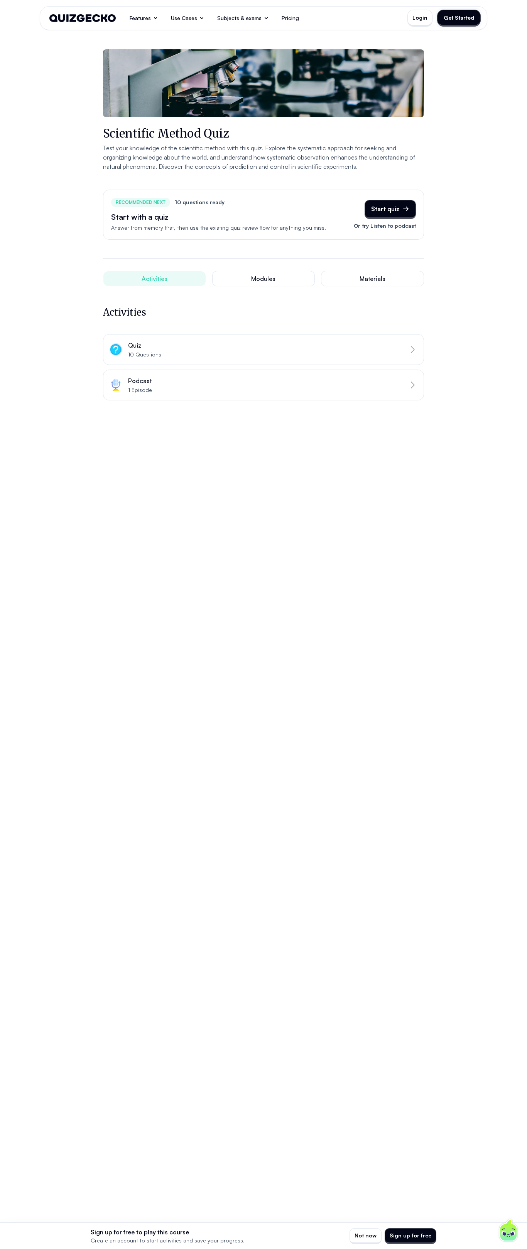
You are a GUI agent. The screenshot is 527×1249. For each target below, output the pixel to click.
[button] (263, 349)
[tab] (154, 278)
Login (419, 17)
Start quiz (385, 209)
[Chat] (508, 1230)
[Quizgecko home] (82, 18)
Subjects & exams (239, 18)
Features (140, 18)
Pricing (290, 18)
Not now (366, 1235)
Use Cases (184, 18)
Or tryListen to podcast (385, 225)
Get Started (459, 17)
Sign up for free (410, 1235)
